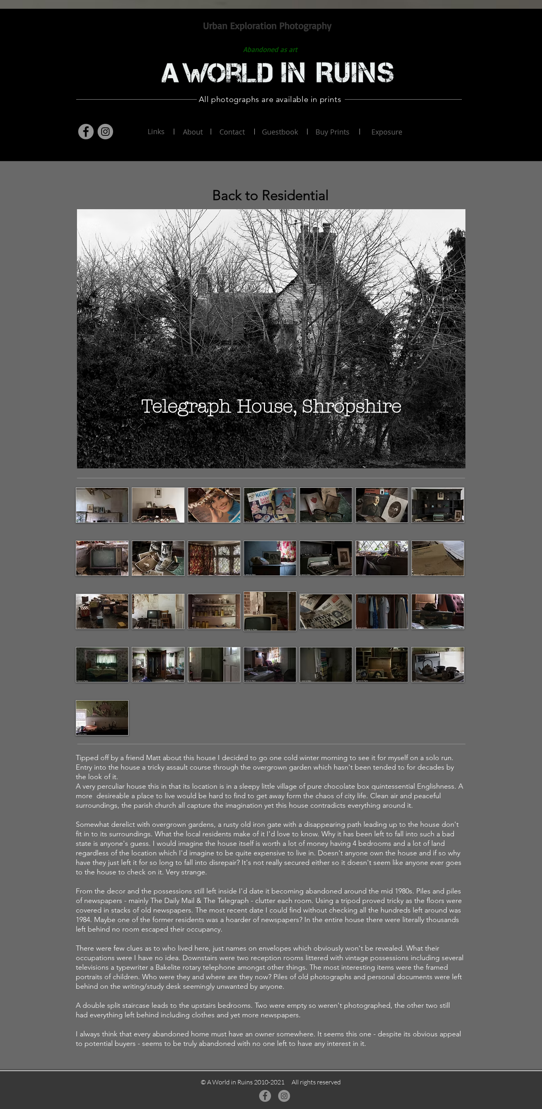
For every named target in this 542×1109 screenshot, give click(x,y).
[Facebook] (86, 131)
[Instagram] (105, 131)
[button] (102, 505)
